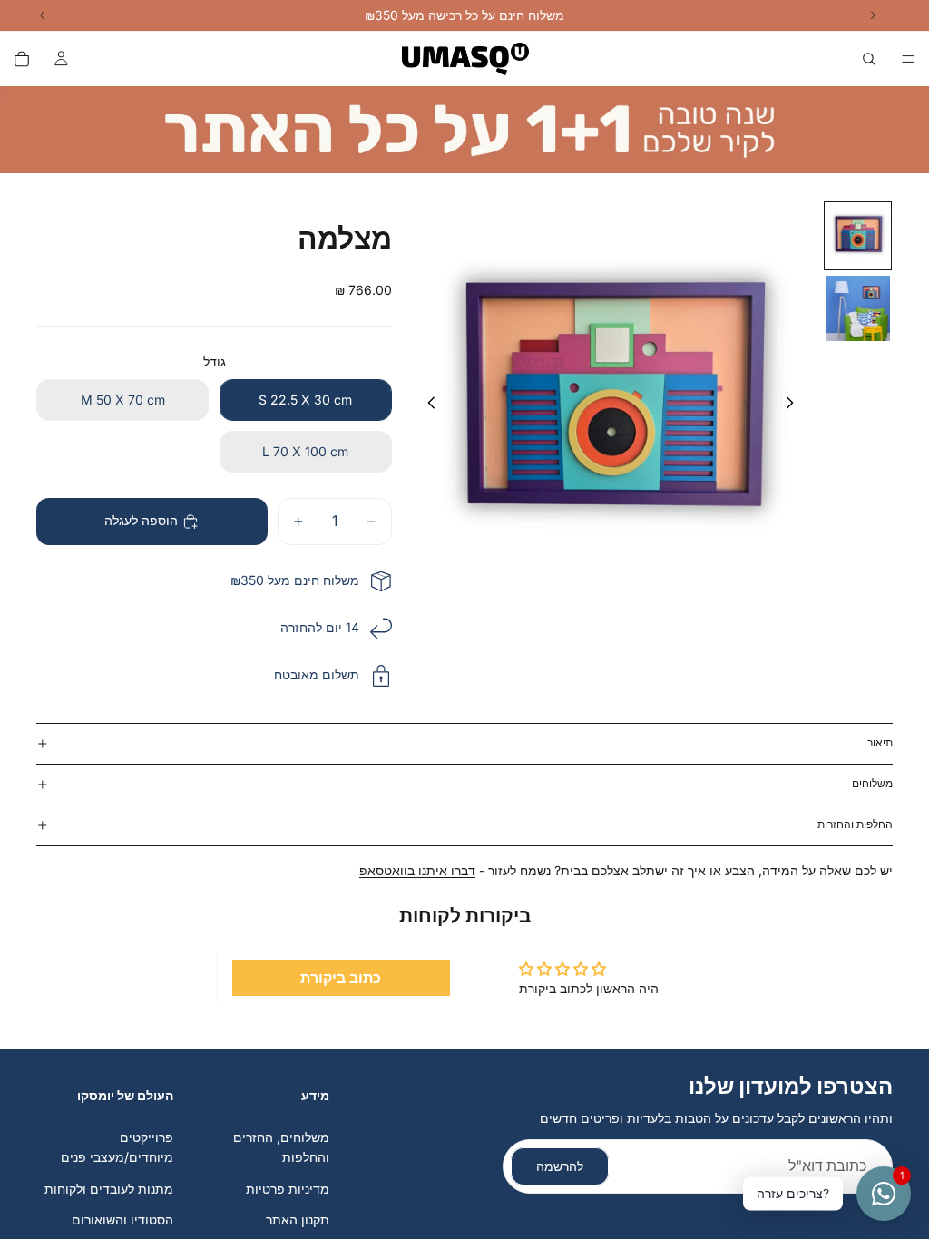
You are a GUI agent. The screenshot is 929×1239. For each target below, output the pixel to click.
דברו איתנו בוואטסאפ (417, 870)
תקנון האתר (297, 1219)
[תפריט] (908, 59)
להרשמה (559, 1166)
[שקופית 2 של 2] (858, 308)
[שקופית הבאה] (795, 405)
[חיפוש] (869, 59)
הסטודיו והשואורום (122, 1219)
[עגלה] (22, 59)
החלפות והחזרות (855, 824)
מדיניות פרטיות (287, 1188)
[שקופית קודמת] (426, 405)
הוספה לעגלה (141, 520)
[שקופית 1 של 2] (858, 235)
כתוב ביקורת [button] (340, 978)
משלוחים (872, 783)
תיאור (880, 742)
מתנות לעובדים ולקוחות (108, 1188)
